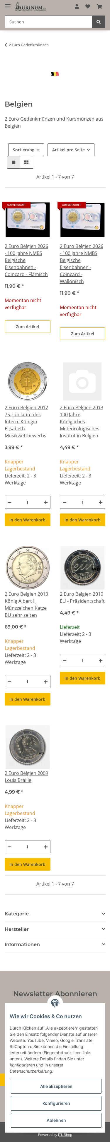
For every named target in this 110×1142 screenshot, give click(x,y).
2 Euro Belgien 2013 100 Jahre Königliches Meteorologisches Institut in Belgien (81, 421)
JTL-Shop (65, 1134)
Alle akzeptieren (56, 1086)
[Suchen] (98, 22)
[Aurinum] (30, 6)
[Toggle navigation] (8, 3)
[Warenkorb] (99, 6)
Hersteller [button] (17, 929)
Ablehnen (56, 1120)
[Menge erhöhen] (45, 502)
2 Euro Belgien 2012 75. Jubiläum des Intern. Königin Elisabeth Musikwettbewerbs (26, 421)
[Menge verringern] (9, 502)
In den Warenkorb (27, 520)
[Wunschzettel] (87, 6)
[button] (77, 6)
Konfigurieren (56, 1103)
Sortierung (23, 150)
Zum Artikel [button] (27, 326)
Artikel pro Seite (68, 150)
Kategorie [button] (17, 914)
